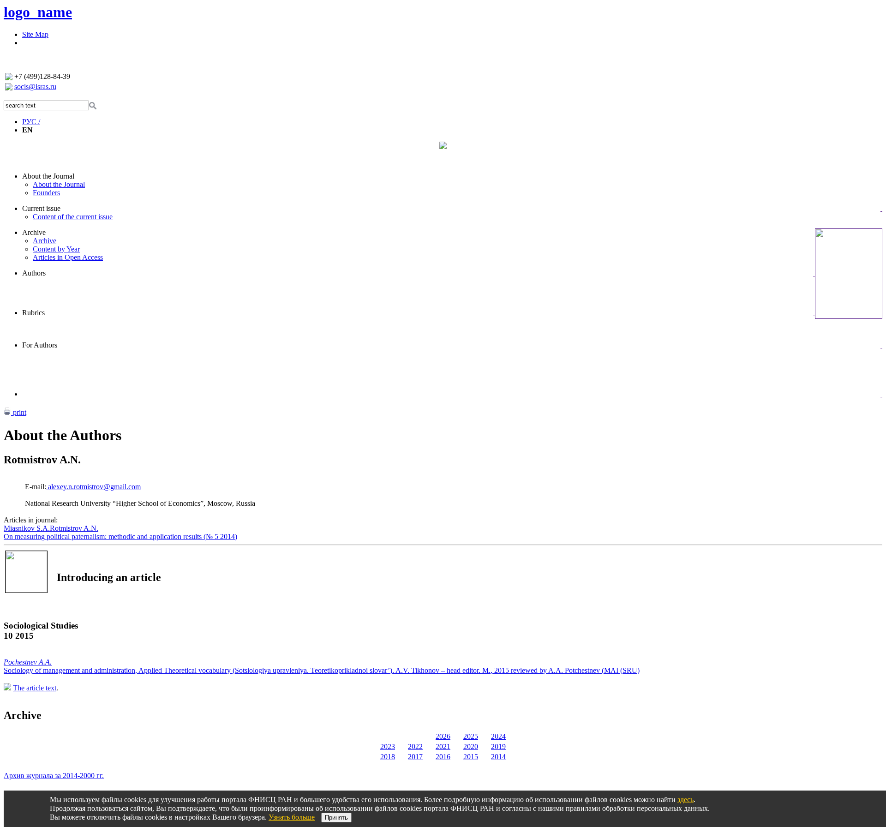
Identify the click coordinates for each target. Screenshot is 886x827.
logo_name (38, 12)
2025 (470, 736)
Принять (336, 817)
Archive (34, 232)
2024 (498, 736)
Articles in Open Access (68, 257)
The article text (34, 688)
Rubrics (33, 313)
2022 (415, 746)
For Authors (39, 345)
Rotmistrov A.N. (74, 528)
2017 (415, 757)
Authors (34, 273)
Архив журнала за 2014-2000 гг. (54, 775)
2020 (470, 746)
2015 (470, 757)
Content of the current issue (73, 217)
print (18, 412)
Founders (46, 193)
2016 (443, 757)
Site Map (35, 34)
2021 (443, 746)
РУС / (31, 122)
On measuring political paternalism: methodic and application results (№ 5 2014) (120, 536)
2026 (443, 736)
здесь (685, 799)
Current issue (41, 208)
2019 (498, 746)
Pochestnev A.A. (28, 662)
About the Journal (48, 176)
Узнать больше (292, 817)
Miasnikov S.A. (27, 528)
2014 (498, 757)
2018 (387, 757)
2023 (387, 746)
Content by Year (56, 249)
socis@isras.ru (35, 86)
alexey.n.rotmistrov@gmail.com (93, 487)
